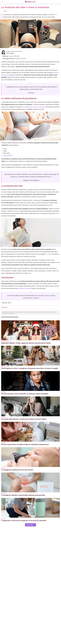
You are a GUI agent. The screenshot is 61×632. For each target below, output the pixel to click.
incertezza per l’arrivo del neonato (33, 107)
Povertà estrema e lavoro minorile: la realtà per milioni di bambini (24, 394)
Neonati (3, 417)
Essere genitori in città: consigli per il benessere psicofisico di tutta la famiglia (29, 368)
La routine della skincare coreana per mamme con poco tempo (23, 419)
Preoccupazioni (8, 155)
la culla (48, 254)
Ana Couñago (10, 53)
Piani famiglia (5, 366)
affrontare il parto (23, 288)
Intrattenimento (6, 341)
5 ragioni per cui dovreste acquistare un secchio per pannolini (23, 520)
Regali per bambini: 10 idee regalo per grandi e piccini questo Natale (26, 343)
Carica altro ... (30, 525)
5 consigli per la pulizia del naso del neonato (17, 470)
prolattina (16, 211)
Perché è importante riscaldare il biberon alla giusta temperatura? (25, 444)
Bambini (3, 392)
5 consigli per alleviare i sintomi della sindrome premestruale (23, 495)
